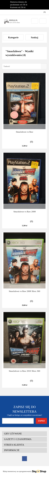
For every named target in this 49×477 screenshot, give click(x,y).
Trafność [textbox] (7, 66)
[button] (24, 433)
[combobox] (24, 66)
